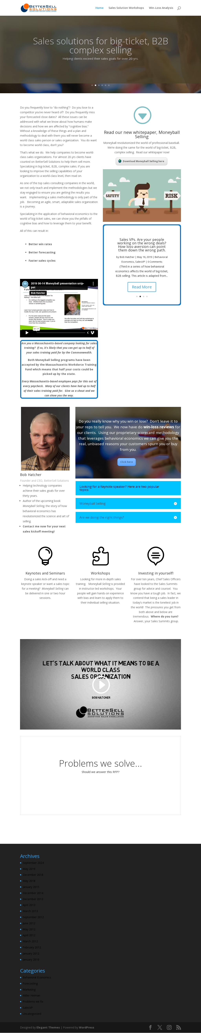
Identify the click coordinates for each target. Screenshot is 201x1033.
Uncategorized (32, 1014)
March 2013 (30, 911)
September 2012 (33, 917)
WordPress (86, 1027)
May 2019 (29, 869)
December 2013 (33, 899)
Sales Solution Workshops (126, 8)
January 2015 (31, 887)
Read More (142, 287)
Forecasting (30, 983)
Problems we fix (33, 1001)
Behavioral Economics (37, 977)
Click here (126, 462)
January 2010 (31, 959)
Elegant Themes (48, 1027)
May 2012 (29, 929)
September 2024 (33, 863)
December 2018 (33, 875)
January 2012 (31, 953)
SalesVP (140, 261)
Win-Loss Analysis (161, 8)
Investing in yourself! (155, 573)
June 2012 (29, 923)
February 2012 (32, 947)
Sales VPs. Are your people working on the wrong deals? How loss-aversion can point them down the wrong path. (141, 244)
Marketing (29, 989)
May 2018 (29, 881)
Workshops (100, 573)
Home (99, 8)
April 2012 (29, 935)
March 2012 (30, 941)
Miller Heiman (31, 995)
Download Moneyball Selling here (143, 161)
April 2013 (29, 905)
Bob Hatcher (127, 257)
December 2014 (33, 893)
